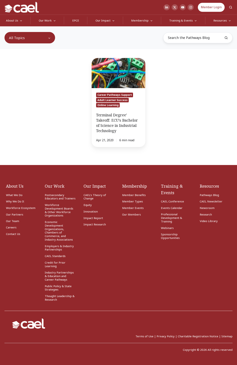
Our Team (12, 221)
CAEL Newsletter (211, 201)
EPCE (75, 20)
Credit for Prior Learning (55, 264)
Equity (88, 205)
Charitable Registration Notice (198, 336)
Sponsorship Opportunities (170, 236)
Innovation (91, 211)
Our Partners (14, 214)
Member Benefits (134, 195)
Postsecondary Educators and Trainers (60, 196)
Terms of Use (144, 336)
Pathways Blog (209, 195)
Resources (209, 186)
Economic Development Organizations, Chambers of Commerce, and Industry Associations (59, 230)
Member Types (132, 201)
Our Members (131, 214)
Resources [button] (220, 20)
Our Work (45, 20)
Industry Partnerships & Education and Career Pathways (59, 276)
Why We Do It (15, 201)
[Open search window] (231, 7)
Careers (11, 227)
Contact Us (13, 234)
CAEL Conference (172, 201)
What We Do (14, 195)
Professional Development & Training (171, 217)
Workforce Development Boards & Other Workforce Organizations (59, 210)
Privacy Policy (166, 336)
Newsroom (207, 208)
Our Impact (103, 20)
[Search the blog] (226, 38)
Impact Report (93, 218)
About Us (14, 186)
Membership (140, 20)
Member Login (211, 7)
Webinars (167, 228)
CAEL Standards (55, 256)
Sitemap (227, 336)
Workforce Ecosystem (20, 208)
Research (206, 214)
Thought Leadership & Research (60, 297)
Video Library (209, 221)
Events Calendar (171, 208)
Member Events (133, 208)
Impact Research (95, 224)
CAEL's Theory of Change (95, 196)
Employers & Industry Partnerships (59, 247)
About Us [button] (12, 20)
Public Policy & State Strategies (58, 287)
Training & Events (181, 20)
